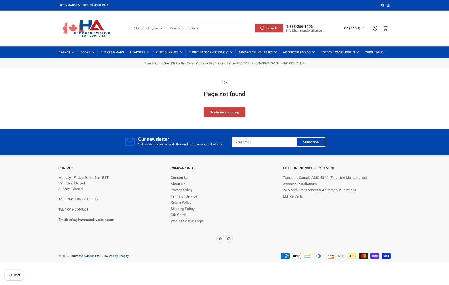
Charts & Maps (112, 52)
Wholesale (374, 52)
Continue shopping (224, 112)
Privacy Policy (181, 190)
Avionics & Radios (297, 52)
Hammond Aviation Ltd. (84, 256)
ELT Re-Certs (293, 196)
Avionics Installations (300, 184)
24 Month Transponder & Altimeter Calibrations (319, 190)
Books (85, 52)
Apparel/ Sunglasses (256, 52)
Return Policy (181, 202)
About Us (178, 184)
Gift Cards (178, 215)
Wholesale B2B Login (187, 221)
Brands (64, 52)
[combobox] (225, 28)
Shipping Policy (183, 209)
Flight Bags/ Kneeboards (208, 52)
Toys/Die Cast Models (338, 52)
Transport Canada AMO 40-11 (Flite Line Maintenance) (325, 178)
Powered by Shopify (115, 256)
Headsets (137, 52)
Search (271, 28)
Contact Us (179, 178)
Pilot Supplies (167, 52)
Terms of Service (184, 196)
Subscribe (311, 142)
